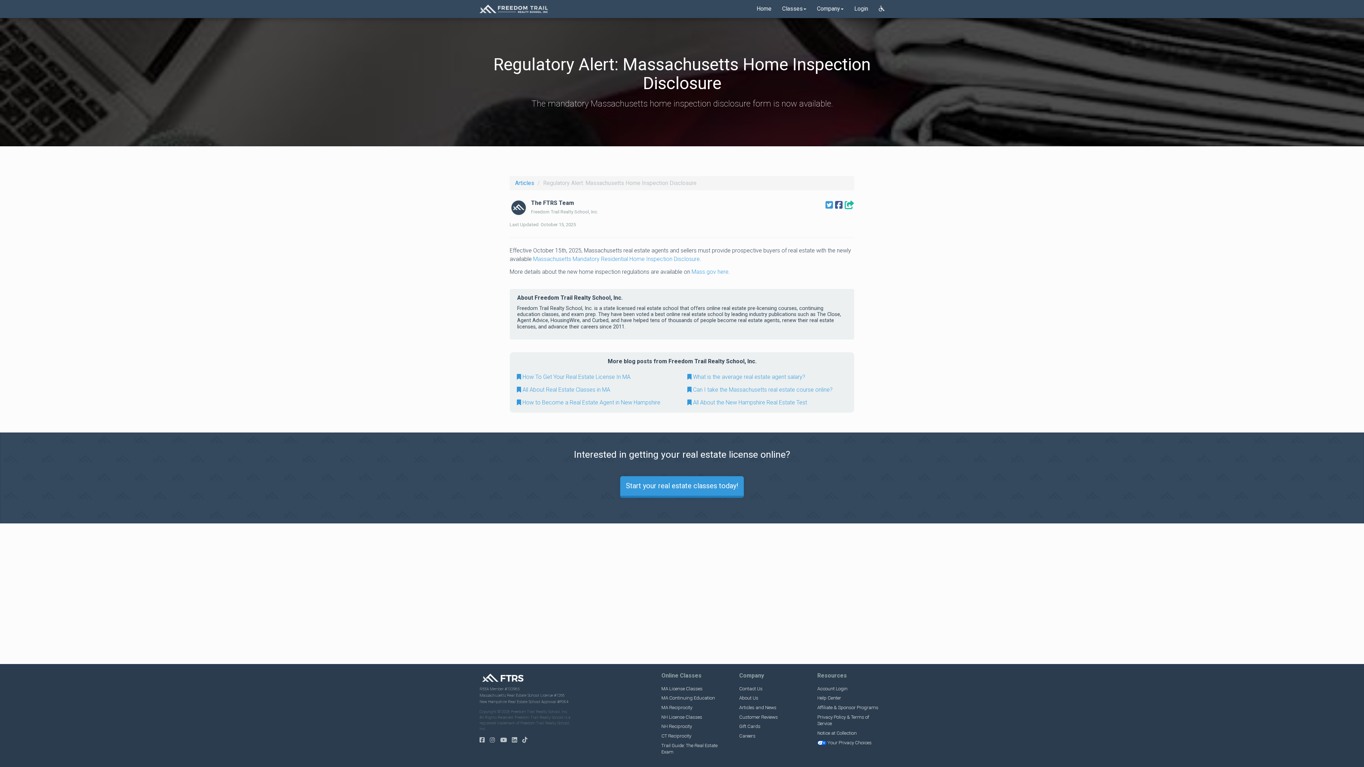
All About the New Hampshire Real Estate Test (749, 402)
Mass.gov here (710, 271)
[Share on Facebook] (839, 205)
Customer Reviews (758, 717)
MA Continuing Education (688, 698)
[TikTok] (526, 740)
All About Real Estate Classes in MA (565, 389)
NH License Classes (681, 717)
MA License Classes (682, 688)
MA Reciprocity (676, 707)
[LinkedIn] (516, 740)
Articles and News (757, 707)
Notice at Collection (837, 733)
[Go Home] (513, 9)
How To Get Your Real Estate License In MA (575, 377)
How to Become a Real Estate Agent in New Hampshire (590, 402)
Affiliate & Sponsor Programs (847, 707)
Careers (747, 736)
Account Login (832, 688)
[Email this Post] (849, 205)
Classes (792, 8)
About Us (748, 698)
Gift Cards (750, 726)
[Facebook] (484, 740)
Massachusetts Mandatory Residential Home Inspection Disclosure (616, 259)
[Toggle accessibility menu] (881, 9)
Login (861, 8)
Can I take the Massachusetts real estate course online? (762, 389)
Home (764, 8)
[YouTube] (505, 740)
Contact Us (751, 688)
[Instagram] (494, 740)
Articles (524, 183)
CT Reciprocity (676, 736)
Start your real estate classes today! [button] (682, 486)
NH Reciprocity (676, 726)
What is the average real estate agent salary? (748, 377)
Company (828, 8)
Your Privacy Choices (850, 742)
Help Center (829, 698)
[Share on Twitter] (829, 205)
